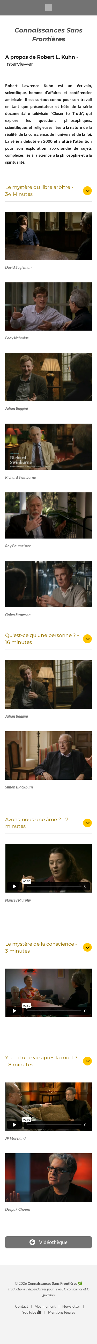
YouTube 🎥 (31, 1312)
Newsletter (71, 1306)
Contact (21, 1306)
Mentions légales (61, 1312)
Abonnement (45, 1306)
